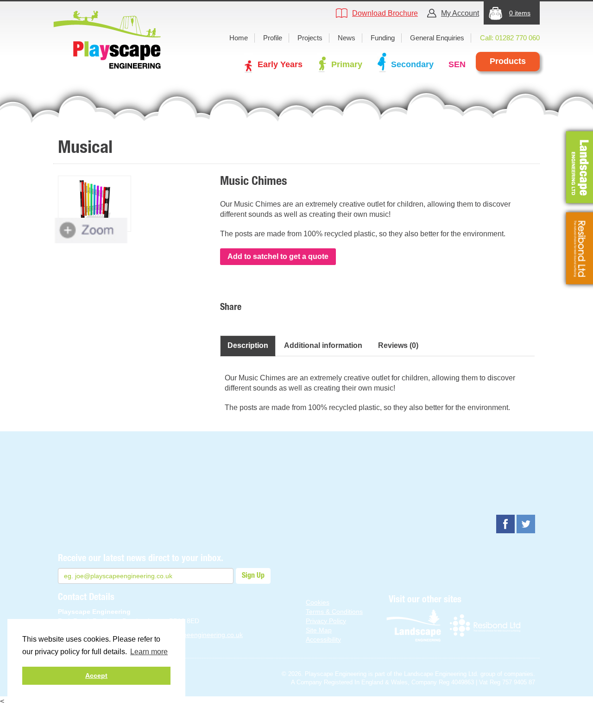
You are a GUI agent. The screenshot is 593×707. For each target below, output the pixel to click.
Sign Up (253, 576)
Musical (85, 148)
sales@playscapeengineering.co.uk (191, 634)
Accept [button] (96, 675)
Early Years (280, 64)
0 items (519, 13)
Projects (309, 38)
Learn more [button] (149, 652)
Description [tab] (247, 345)
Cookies (317, 602)
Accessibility (323, 639)
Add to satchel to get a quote (277, 256)
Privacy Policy (326, 621)
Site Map (319, 630)
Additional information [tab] (323, 345)
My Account (460, 13)
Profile (272, 38)
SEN (457, 64)
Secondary (412, 64)
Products (508, 61)
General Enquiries (437, 38)
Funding (383, 38)
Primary (346, 64)
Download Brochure (385, 13)
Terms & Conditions (334, 611)
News (346, 38)
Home (238, 38)
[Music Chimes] (94, 204)
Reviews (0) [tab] (398, 345)
